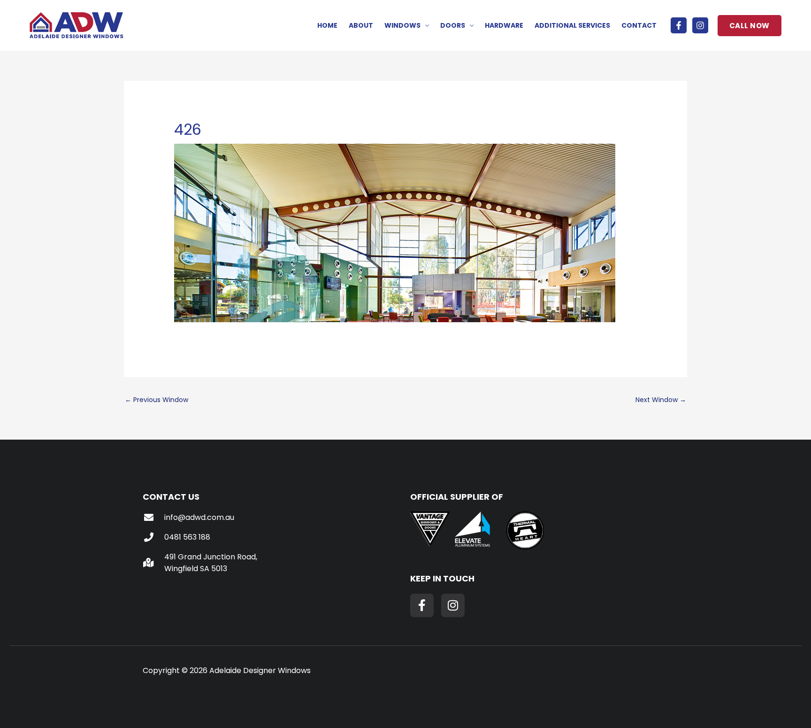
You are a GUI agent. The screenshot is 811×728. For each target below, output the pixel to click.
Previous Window (156, 399)
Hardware (504, 25)
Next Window (660, 399)
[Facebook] (679, 25)
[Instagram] (700, 25)
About (361, 25)
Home (327, 25)
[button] (749, 25)
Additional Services (572, 25)
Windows (402, 25)
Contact (639, 25)
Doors (452, 25)
